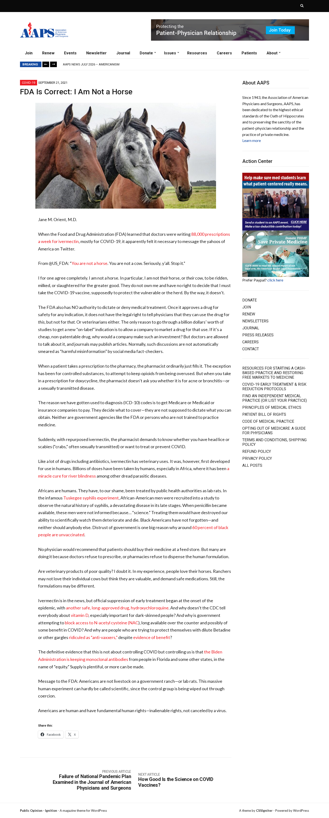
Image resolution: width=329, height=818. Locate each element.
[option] (186, 64)
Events (70, 53)
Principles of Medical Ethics (271, 407)
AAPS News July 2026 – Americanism (91, 64)
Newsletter (96, 53)
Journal (123, 53)
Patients (249, 53)
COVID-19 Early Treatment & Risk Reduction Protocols (274, 386)
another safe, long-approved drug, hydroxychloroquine (117, 607)
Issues (170, 53)
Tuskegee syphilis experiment (91, 497)
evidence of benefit (151, 637)
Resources (197, 53)
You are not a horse (89, 263)
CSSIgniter (264, 810)
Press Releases (258, 335)
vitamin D (79, 615)
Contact (250, 349)
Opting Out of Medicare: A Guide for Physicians (274, 430)
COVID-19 (28, 82)
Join (29, 53)
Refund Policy (256, 451)
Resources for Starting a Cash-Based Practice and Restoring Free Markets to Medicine (274, 373)
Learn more (251, 140)
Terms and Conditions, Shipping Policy (274, 442)
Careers (224, 53)
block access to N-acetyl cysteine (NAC (101, 622)
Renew (48, 53)
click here (275, 280)
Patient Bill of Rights (264, 414)
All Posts (252, 465)
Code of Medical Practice (268, 421)
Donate (146, 53)
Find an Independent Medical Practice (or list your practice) (274, 398)
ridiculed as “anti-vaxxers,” (93, 637)
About (272, 53)
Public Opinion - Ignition (38, 810)
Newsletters (255, 321)
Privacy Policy (257, 458)
